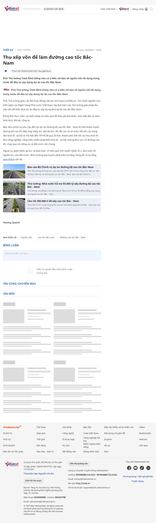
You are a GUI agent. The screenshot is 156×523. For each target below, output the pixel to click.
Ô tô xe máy (68, 439)
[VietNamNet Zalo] (148, 469)
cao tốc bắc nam (46, 237)
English (108, 439)
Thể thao (41, 427)
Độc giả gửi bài (145, 476)
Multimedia (145, 433)
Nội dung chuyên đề (114, 433)
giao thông (8, 159)
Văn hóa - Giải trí (45, 451)
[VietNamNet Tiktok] (142, 469)
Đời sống (41, 445)
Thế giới (41, 439)
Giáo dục (41, 433)
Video (142, 427)
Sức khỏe (67, 427)
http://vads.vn (83, 483)
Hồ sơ (107, 445)
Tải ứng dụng (129, 476)
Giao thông (24, 49)
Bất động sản (69, 451)
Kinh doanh (9, 445)
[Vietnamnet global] (124, 10)
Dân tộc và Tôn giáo (13, 451)
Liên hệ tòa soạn (33, 480)
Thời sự (8, 50)
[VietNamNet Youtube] (135, 469)
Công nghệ (68, 433)
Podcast (143, 439)
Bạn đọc (87, 427)
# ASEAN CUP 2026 (53, 8)
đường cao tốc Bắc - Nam (73, 237)
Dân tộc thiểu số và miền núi (118, 427)
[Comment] (6, 71)
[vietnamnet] (12, 12)
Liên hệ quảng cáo (79, 463)
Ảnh (106, 451)
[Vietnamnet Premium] (12, 428)
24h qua (143, 445)
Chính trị (7, 433)
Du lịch (66, 445)
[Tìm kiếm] (151, 9)
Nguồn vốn (26, 237)
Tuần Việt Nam (108, 8)
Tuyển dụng (138, 481)
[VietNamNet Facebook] (129, 469)
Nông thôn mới (91, 451)
